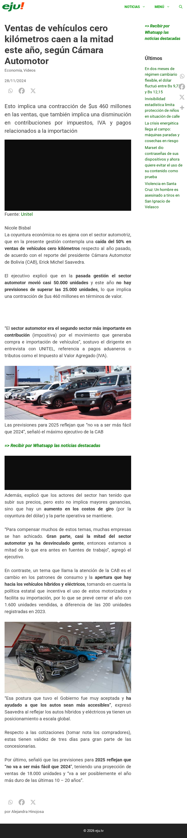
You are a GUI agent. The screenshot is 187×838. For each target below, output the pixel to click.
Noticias (132, 7)
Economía (13, 70)
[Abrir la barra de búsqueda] (180, 7)
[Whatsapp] (10, 91)
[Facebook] (21, 91)
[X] (33, 91)
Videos (29, 70)
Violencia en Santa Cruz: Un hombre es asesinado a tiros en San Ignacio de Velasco (162, 195)
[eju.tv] (14, 7)
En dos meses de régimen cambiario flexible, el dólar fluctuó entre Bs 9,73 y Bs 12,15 (163, 80)
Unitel (27, 214)
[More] (182, 107)
